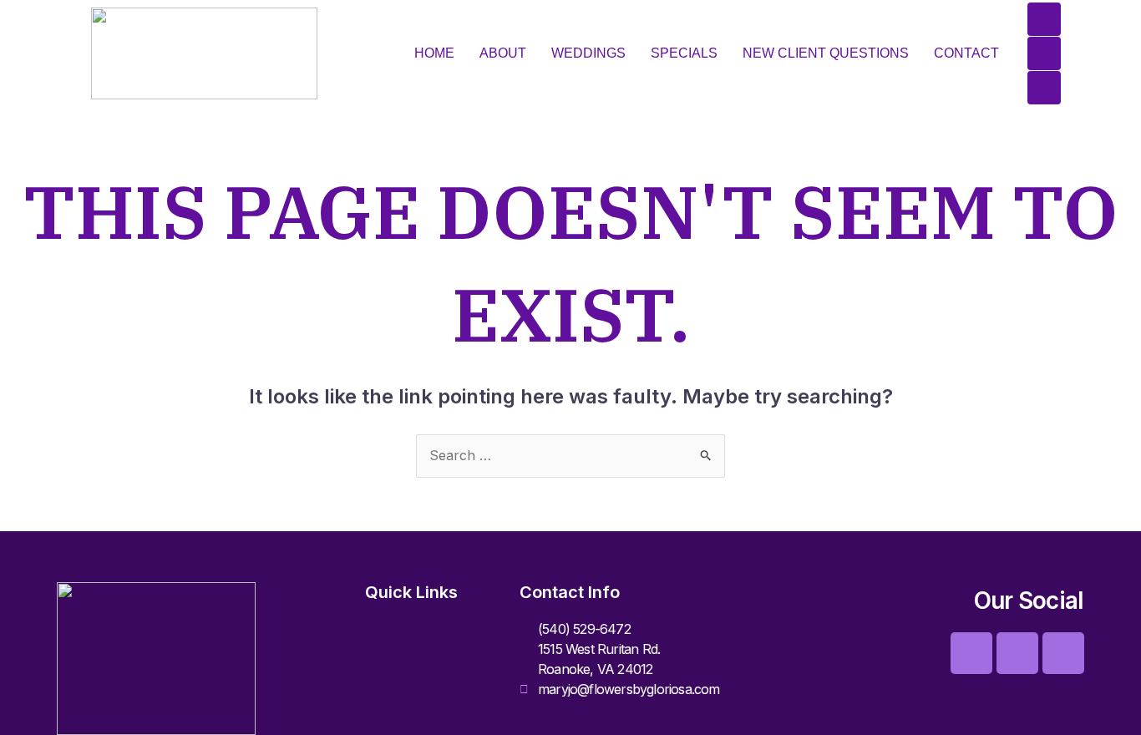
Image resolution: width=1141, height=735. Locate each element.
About (502, 53)
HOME (434, 53)
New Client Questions (826, 53)
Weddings (588, 53)
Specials (684, 53)
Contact (966, 53)
